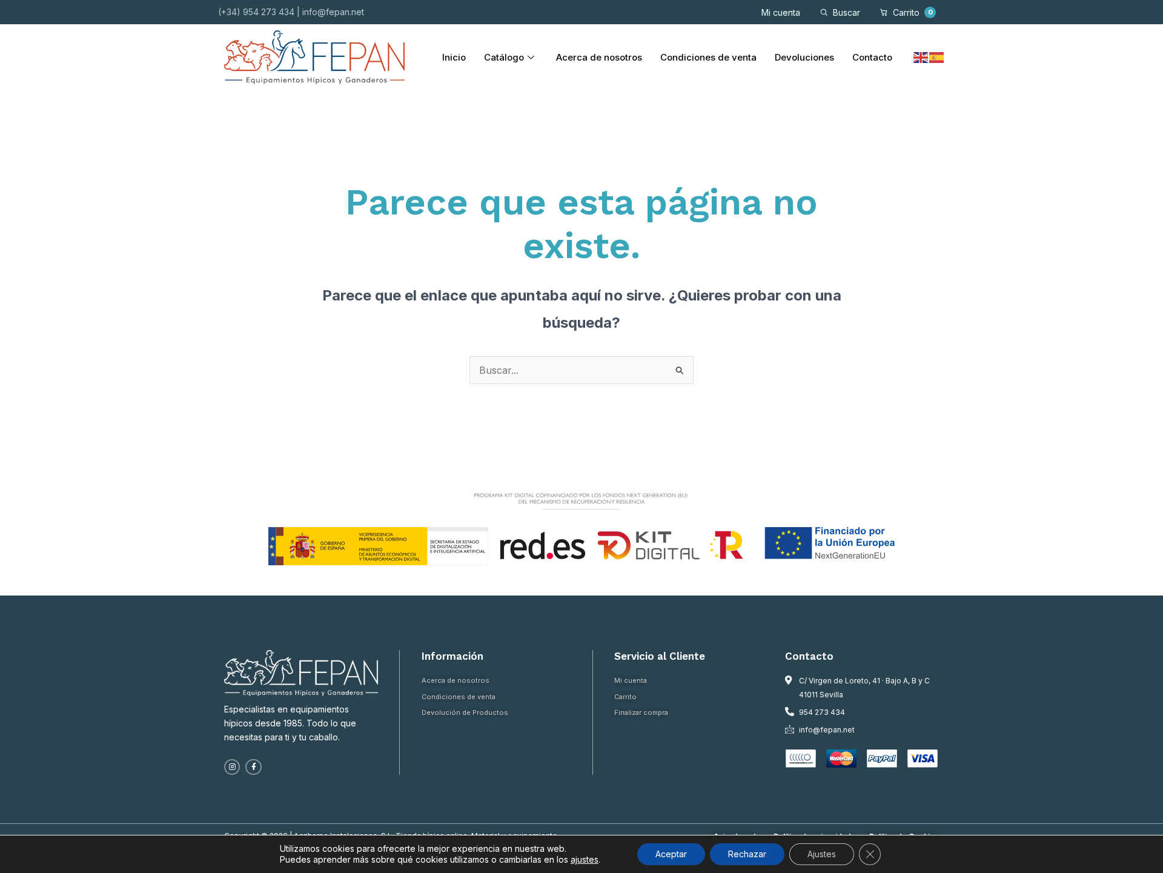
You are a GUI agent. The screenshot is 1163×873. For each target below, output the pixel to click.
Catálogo (504, 57)
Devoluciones (804, 57)
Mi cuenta (780, 12)
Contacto (872, 57)
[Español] (937, 57)
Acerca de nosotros (599, 57)
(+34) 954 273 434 (256, 12)
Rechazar (747, 854)
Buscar (846, 12)
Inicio (454, 57)
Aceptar (671, 854)
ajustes (584, 859)
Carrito (913, 12)
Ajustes (821, 854)
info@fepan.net (333, 12)
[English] (921, 57)
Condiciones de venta (708, 57)
